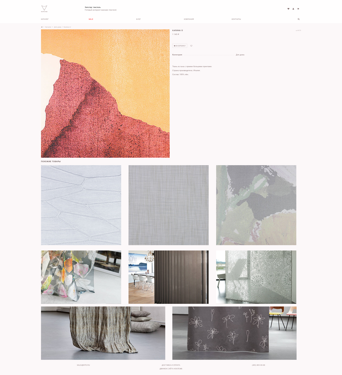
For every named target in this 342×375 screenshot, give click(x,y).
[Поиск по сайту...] (290, 19)
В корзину (180, 46)
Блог (138, 19)
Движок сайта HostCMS (171, 368)
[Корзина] (298, 9)
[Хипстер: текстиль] (44, 8)
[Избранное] (288, 9)
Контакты (236, 19)
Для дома (57, 27)
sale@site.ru (83, 365)
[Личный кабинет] (293, 9)
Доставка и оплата (171, 365)
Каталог (45, 19)
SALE (91, 19)
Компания (189, 19)
